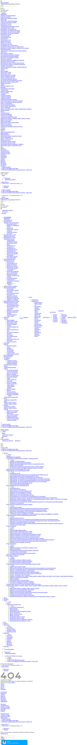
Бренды (3, 688)
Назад (9, 454)
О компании (4, 692)
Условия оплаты (5, 705)
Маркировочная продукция (17, 518)
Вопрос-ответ (4, 717)
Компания (9, 635)
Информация (4, 701)
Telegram (6, 187)
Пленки (12, 546)
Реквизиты (3, 693)
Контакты (3, 697)
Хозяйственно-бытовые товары (18, 566)
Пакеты (12, 528)
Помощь (3, 711)
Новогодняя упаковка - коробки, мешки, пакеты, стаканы (24, 588)
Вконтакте (6, 186)
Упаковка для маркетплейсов (17, 461)
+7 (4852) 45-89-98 (5, 167)
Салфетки (12, 558)
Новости (3, 696)
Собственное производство (17, 607)
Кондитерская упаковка (16, 507)
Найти (2, 738)
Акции (2, 685)
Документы (4, 700)
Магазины (3, 698)
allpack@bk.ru (5, 182)
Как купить (9, 627)
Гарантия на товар (5, 708)
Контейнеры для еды (15, 473)
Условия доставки (5, 707)
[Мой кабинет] (1, 442)
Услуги (8, 603)
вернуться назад (5, 682)
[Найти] (2, 7)
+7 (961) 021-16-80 (16, 169)
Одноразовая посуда (15, 488)
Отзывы (3, 694)
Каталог (9, 455)
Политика (3, 709)
